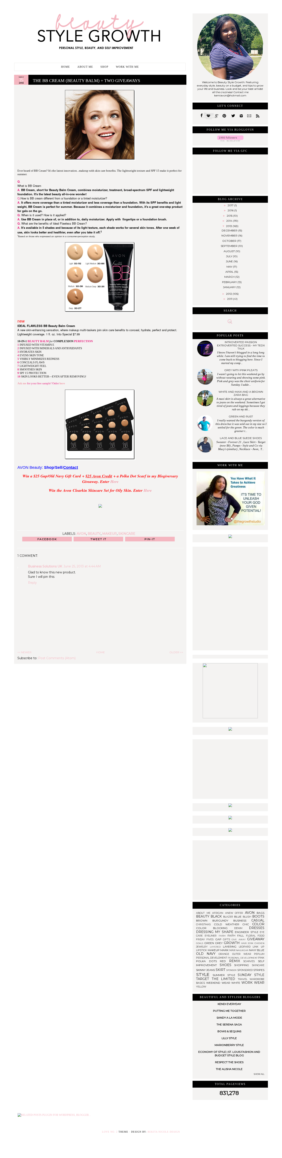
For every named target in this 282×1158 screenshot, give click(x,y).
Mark (224, 950)
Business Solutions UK (45, 566)
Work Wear (252, 983)
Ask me (21, 383)
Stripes (258, 970)
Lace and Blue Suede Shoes (241, 438)
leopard (246, 946)
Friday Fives (205, 939)
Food (261, 935)
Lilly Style (229, 1038)
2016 (231, 210)
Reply (32, 583)
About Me (85, 66)
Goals (200, 943)
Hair (244, 943)
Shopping (243, 965)
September (229, 246)
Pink (261, 957)
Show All (259, 1074)
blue (238, 916)
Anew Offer (235, 913)
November (229, 235)
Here (114, 481)
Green (209, 943)
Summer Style (225, 975)
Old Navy (207, 954)
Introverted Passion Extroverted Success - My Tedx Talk (241, 345)
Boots (258, 916)
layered (216, 947)
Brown (204, 920)
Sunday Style (251, 975)
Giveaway (255, 939)
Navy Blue (257, 950)
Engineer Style (247, 932)
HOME (100, 652)
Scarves (250, 961)
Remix (236, 961)
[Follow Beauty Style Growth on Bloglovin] (230, 140)
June (230, 261)
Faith (232, 935)
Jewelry (203, 946)
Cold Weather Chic (233, 924)
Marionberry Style (229, 1045)
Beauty (94, 534)
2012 (229, 293)
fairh (223, 936)
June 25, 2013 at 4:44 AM (82, 566)
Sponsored (245, 970)
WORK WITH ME (127, 66)
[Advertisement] (230, 767)
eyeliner (212, 935)
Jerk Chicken (256, 943)
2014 (229, 220)
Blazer (228, 916)
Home (65, 66)
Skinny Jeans (206, 970)
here (62, 383)
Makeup (109, 534)
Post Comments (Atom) (57, 658)
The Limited (225, 979)
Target (204, 979)
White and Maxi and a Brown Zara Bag (241, 393)
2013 (229, 226)
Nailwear (242, 950)
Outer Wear (243, 954)
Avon (81, 534)
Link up (258, 946)
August (230, 251)
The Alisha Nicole (229, 1069)
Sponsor (231, 970)
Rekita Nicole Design (164, 1131)
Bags (260, 912)
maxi (232, 950)
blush (247, 916)
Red (224, 961)
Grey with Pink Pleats (241, 370)
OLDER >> (176, 652)
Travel (244, 979)
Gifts (227, 939)
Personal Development (243, 958)
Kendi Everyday (229, 1004)
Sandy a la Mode (229, 1017)
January (229, 287)
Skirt (221, 970)
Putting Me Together (229, 1010)
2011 (230, 298)
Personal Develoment (212, 957)
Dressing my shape (215, 932)
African (218, 913)
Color (258, 924)
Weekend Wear (219, 982)
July (229, 256)
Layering (231, 946)
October (229, 240)
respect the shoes (229, 1062)
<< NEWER (24, 652)
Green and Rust (241, 416)
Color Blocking (215, 928)
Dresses (256, 928)
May (229, 266)
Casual (257, 920)
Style (204, 974)
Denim (241, 928)
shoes (227, 965)
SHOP (104, 66)
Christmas (205, 924)
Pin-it (150, 539)
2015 (230, 215)
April (229, 271)
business (242, 920)
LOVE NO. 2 (110, 1131)
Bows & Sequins (229, 1031)
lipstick (202, 950)
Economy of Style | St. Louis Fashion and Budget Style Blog (229, 1053)
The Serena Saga (229, 1024)
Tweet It (98, 539)
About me (204, 913)
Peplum (259, 954)
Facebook (47, 539)
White (236, 982)
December (230, 230)
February (229, 282)
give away (239, 939)
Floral (252, 935)
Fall (241, 935)
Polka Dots (208, 961)
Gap (219, 939)
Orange (225, 954)
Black (217, 916)
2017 (231, 205)
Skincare (126, 534)
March (229, 276)
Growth (232, 943)
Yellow (201, 986)
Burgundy (222, 920)
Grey (219, 943)
